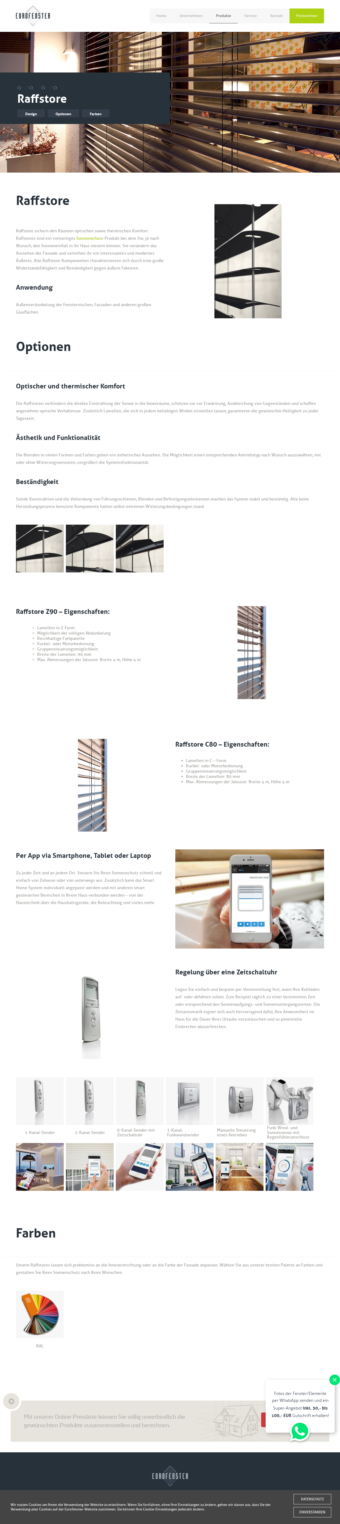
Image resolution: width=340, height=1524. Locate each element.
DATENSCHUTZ (312, 1499)
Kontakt (276, 16)
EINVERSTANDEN (312, 1512)
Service (250, 16)
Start (21, 87)
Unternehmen (191, 16)
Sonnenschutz (89, 238)
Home (161, 16)
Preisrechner (306, 16)
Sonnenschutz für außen (57, 87)
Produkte (223, 16)
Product (33, 87)
